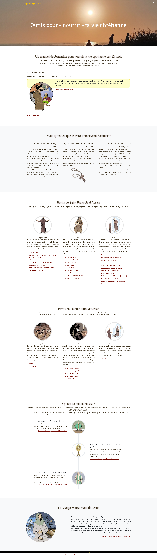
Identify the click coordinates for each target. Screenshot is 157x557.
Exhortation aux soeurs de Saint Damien (114, 284)
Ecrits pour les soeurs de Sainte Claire (41, 268)
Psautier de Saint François (109, 278)
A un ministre (69, 268)
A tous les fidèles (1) (71, 257)
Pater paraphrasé (106, 255)
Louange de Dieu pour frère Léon (111, 268)
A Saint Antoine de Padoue (74, 275)
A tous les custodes (71, 270)
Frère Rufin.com (33, 4)
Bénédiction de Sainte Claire (110, 359)
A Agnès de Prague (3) (72, 373)
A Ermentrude (69, 378)
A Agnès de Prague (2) (72, 371)
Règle (31, 363)
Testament (32, 366)
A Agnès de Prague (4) (72, 376)
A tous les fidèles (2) (71, 260)
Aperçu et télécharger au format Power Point (52, 431)
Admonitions (33, 252)
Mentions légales (87, 552)
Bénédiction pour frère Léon (110, 271)
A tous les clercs (70, 262)
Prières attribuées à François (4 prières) (114, 276)
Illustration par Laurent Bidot (83, 554)
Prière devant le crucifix (109, 273)
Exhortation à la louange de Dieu (111, 260)
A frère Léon (69, 273)
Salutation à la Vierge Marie (110, 265)
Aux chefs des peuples (72, 278)
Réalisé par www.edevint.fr (70, 554)
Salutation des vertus (108, 263)
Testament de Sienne (36, 270)
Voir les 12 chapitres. (32, 115)
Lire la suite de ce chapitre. (64, 89)
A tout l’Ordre (69, 265)
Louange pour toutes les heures (111, 257)
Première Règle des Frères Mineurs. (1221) (42, 255)
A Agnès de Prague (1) (72, 368)
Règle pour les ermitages (37, 265)
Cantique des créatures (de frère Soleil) (113, 281)
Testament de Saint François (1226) (40, 262)
